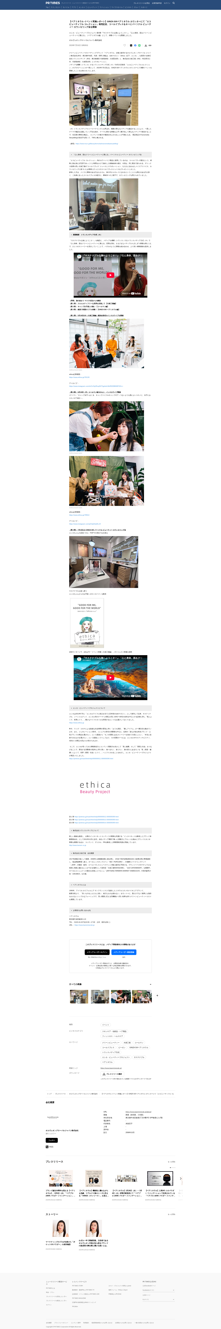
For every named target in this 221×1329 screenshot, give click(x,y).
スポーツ (144, 7)
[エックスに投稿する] (131, 45)
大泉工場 (127, 1043)
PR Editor (75, 1306)
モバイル (66, 7)
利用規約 (86, 1323)
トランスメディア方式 (110, 1052)
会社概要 (49, 1323)
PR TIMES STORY (77, 1286)
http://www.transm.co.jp (77, 845)
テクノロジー (56, 7)
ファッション (104, 7)
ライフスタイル (117, 7)
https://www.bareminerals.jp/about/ (138, 1112)
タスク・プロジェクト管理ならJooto (120, 1286)
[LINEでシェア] (139, 45)
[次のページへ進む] (157, 995)
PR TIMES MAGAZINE (79, 1298)
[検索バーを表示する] (173, 3)
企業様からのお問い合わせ (123, 1323)
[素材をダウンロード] (146, 45)
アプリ (74, 7)
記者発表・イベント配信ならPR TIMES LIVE (85, 1294)
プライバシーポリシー (61, 1323)
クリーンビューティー (110, 1043)
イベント (105, 1025)
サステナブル (139, 1057)
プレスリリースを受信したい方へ (56, 1296)
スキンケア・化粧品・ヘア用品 (114, 1031)
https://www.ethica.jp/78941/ (79, 515)
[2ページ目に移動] (151, 984)
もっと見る (171, 1162)
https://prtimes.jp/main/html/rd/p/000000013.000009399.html (96, 820)
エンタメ (82, 7)
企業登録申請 (157, 3)
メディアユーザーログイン (97, 952)
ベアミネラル (107, 1062)
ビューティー (92, 7)
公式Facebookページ (149, 1286)
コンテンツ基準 (76, 1323)
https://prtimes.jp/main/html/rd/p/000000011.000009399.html (91, 758)
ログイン (167, 3)
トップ (49, 1094)
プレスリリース (60, 1094)
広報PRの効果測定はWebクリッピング (84, 1302)
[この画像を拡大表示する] (79, 996)
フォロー (51, 1140)
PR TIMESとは (50, 1288)
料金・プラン (50, 1292)
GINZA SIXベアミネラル (138, 1047)
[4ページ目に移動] (173, 1167)
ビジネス (128, 7)
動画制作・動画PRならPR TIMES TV (83, 1290)
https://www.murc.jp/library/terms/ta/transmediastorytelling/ (97, 144)
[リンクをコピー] (150, 45)
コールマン (139, 1043)
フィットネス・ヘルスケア (112, 1036)
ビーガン (121, 1047)
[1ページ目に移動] (150, 984)
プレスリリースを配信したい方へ (56, 1301)
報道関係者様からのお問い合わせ (102, 1323)
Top (47, 7)
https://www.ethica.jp (76, 723)
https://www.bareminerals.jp (84, 925)
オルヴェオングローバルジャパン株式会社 (83, 1094)
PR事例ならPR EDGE (115, 1294)
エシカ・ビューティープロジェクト (116, 1057)
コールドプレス (108, 1047)
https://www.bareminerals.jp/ (111, 1068)
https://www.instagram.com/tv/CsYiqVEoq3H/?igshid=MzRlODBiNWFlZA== (96, 386)
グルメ (136, 7)
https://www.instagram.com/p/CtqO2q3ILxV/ (85, 524)
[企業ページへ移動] (53, 1118)
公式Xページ (146, 1295)
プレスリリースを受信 (142, 3)
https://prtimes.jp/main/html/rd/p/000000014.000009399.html (96, 823)
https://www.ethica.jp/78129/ (79, 377)
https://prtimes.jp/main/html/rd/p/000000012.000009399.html (96, 817)
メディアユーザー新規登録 (123, 952)
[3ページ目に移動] (172, 1167)
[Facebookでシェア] (135, 45)
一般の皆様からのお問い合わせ (144, 1323)
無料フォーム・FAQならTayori (118, 1290)
